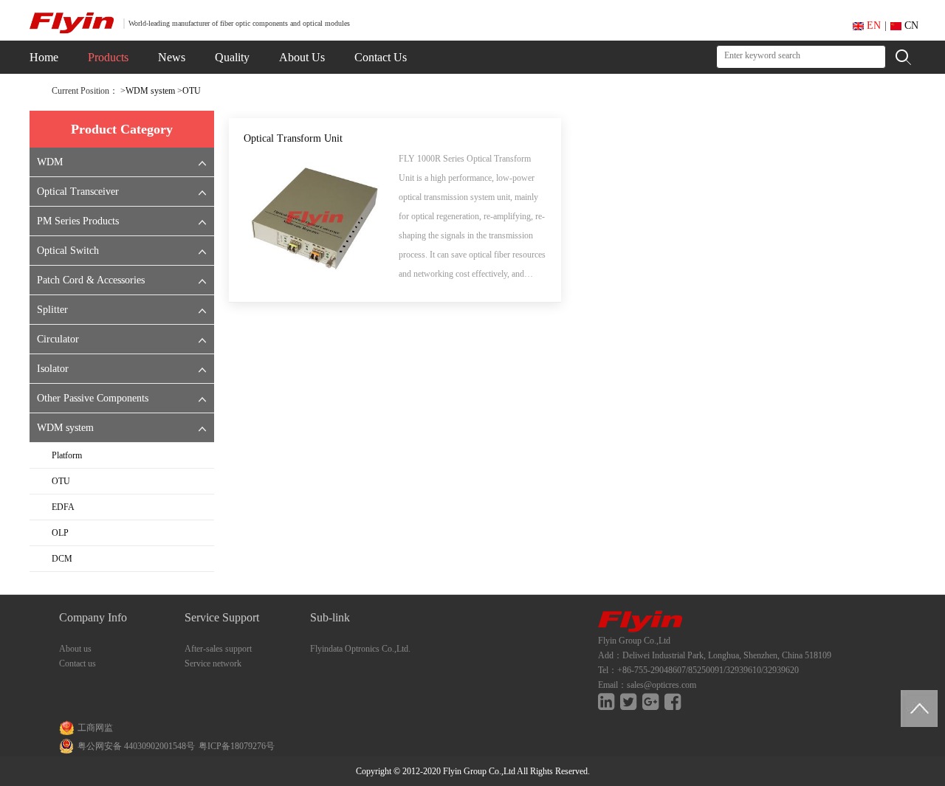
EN (872, 25)
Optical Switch (68, 250)
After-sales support (218, 649)
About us (75, 649)
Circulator (58, 339)
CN (909, 25)
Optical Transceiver (78, 191)
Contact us (77, 663)
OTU (191, 91)
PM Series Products (78, 221)
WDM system (150, 91)
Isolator (53, 368)
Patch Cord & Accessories (91, 280)
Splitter (52, 309)
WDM (50, 162)
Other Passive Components (92, 398)
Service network (213, 663)
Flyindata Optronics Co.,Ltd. (360, 649)
